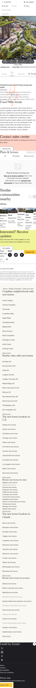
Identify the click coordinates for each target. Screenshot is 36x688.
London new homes (9, 558)
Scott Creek (6, 344)
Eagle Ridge (6, 318)
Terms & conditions (7, 672)
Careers (3, 668)
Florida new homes (9, 504)
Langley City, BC (8, 375)
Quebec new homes (9, 627)
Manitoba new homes (10, 592)
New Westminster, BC (10, 397)
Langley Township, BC (10, 379)
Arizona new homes (9, 487)
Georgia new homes (9, 506)
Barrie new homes (8, 523)
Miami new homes (9, 469)
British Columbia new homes (12, 588)
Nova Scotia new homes (11, 610)
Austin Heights (7, 300)
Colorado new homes (10, 494)
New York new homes (10, 473)
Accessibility (4, 670)
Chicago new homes (9, 438)
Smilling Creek (7, 349)
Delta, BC (5, 370)
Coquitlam (3, 99)
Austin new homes (9, 429)
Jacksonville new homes (11, 455)
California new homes (10, 492)
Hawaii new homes (9, 509)
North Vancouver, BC (9, 401)
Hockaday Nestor (8, 322)
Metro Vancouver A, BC (10, 388)
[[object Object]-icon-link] (10, 255)
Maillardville (6, 327)
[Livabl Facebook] (18, 656)
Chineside (6, 309)
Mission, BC (6, 392)
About (2, 665)
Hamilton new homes (10, 549)
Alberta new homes (9, 584)
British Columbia (15, 289)
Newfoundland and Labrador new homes (16, 601)
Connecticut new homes (11, 497)
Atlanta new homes (9, 425)
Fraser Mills (15, 67)
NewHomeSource (6, 681)
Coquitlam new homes (10, 540)
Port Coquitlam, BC (9, 410)
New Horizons (7, 331)
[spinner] (34, 196)
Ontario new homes (9, 619)
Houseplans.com (19, 681)
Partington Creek (8, 340)
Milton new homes (9, 562)
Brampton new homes (10, 527)
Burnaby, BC (6, 362)
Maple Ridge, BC (8, 383)
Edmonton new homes (10, 545)
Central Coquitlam (9, 305)
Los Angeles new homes (11, 464)
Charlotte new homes (10, 434)
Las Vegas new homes (10, 460)
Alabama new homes (9, 482)
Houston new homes (9, 451)
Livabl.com (19, 280)
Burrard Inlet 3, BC (9, 366)
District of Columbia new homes (13, 502)
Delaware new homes (10, 499)
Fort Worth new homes (10, 447)
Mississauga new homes (11, 567)
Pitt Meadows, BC (8, 405)
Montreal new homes (10, 571)
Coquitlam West (8, 314)
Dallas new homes (8, 442)
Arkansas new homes (10, 490)
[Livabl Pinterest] (18, 660)
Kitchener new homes (10, 554)
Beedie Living (5, 67)
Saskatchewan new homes (11, 632)
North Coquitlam (8, 335)
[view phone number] (7, 259)
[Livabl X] (18, 648)
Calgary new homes (9, 536)
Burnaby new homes (9, 532)
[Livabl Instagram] (18, 652)
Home (5, 289)
